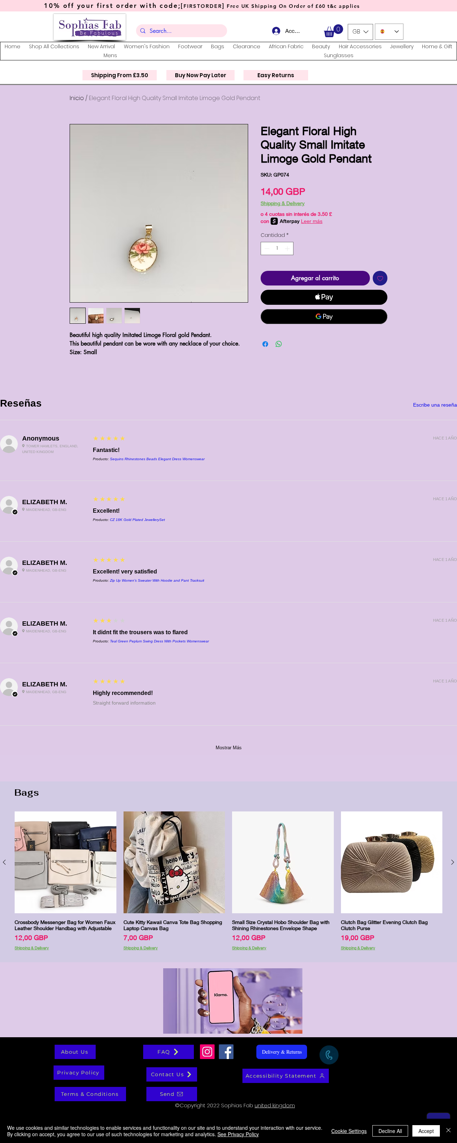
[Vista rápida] (65, 862)
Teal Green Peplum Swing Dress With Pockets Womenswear (159, 641)
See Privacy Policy (238, 1134)
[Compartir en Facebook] (265, 344)
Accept (426, 1130)
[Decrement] (266, 248)
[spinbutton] (277, 248)
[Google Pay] (324, 316)
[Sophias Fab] (207, 1051)
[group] (228, 883)
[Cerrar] (448, 1130)
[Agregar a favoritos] (380, 278)
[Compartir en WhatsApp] (279, 344)
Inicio (77, 98)
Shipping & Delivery (283, 203)
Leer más (311, 221)
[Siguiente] (452, 862)
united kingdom (275, 1105)
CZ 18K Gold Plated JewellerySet (137, 520)
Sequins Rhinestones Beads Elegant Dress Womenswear (157, 459)
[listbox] (360, 32)
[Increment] (287, 248)
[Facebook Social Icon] (226, 1051)
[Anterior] (4, 862)
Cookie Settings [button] (349, 1130)
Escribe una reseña (435, 404)
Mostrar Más (229, 747)
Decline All (390, 1130)
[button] (333, 30)
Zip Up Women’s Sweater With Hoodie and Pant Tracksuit (157, 580)
